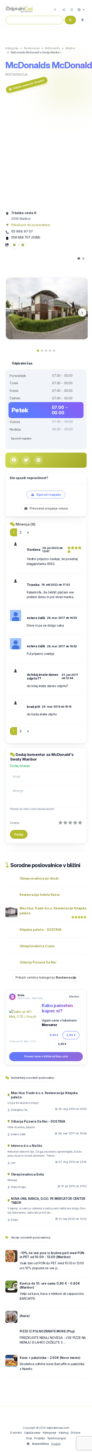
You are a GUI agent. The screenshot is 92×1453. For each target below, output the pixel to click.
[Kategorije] (71, 10)
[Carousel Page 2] (42, 351)
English (56, 1443)
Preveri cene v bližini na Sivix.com (46, 1056)
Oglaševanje (32, 1432)
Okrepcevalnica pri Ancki (39, 878)
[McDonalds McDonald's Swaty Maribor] (47, 308)
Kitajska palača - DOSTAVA (40, 929)
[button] (81, 10)
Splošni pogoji (56, 1438)
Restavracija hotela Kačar (40, 894)
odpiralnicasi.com (57, 1427)
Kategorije (49, 1432)
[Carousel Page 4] (50, 351)
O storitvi (16, 1432)
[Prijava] (63, 10)
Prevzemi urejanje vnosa (48, 508)
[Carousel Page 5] (54, 351)
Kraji (29, 1438)
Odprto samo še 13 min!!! (28, 84)
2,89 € (71, 1035)
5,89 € (62, 1044)
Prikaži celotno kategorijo (45, 977)
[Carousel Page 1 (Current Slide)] (38, 351)
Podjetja (39, 1438)
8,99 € (54, 1035)
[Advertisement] (46, 152)
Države (75, 1432)
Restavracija (16, 74)
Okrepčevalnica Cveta (37, 946)
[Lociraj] (82, 20)
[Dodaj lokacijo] (55, 10)
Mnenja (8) (26, 524)
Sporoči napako (21, 438)
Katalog (64, 1432)
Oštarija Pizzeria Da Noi (38, 962)
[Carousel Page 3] (46, 351)
